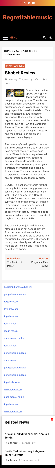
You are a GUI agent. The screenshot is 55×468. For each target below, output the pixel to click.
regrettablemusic (27, 17)
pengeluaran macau (15, 367)
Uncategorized (15, 66)
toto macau (10, 323)
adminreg (12, 79)
